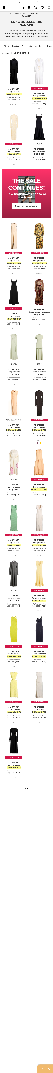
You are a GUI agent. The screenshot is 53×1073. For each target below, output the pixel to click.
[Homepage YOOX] (27, 7)
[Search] (35, 7)
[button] (27, 788)
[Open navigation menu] (4, 7)
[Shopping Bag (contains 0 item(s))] (49, 7)
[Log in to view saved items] (42, 7)
